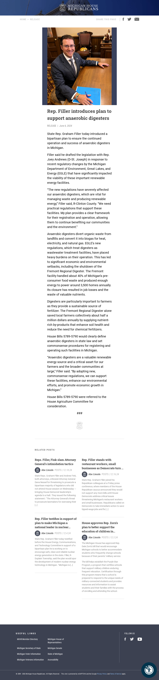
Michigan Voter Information (29, 654)
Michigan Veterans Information (30, 659)
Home (23, 19)
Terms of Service (115, 674)
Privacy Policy (102, 674)
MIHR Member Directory (27, 639)
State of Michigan (55, 654)
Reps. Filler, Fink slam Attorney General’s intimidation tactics (55, 462)
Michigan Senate (55, 648)
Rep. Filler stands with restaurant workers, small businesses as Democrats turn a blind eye (102, 464)
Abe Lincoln (47, 470)
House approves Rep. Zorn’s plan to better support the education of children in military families (100, 527)
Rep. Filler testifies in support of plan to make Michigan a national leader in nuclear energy (56, 523)
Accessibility (53, 659)
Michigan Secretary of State (29, 648)
